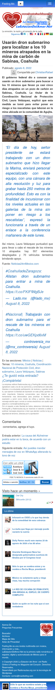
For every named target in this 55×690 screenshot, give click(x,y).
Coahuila (30, 364)
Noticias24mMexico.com (25, 263)
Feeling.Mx (8, 3)
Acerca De (6, 624)
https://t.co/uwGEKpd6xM (26, 334)
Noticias (37, 360)
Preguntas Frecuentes (12, 627)
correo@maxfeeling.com (22, 675)
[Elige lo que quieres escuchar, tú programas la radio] (27, 468)
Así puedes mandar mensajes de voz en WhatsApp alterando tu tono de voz (26, 451)
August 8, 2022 (17, 303)
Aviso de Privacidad (11, 641)
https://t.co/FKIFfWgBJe (24, 291)
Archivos (6, 636)
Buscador (6, 633)
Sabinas (40, 371)
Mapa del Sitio (8, 638)
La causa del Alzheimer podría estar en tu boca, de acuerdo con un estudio (26, 439)
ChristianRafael (44, 72)
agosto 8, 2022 (23, 68)
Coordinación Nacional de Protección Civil (26, 366)
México (27, 360)
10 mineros (17, 364)
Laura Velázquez (24, 371)
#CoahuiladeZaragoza (23, 270)
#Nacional (14, 314)
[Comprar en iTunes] (19, 502)
